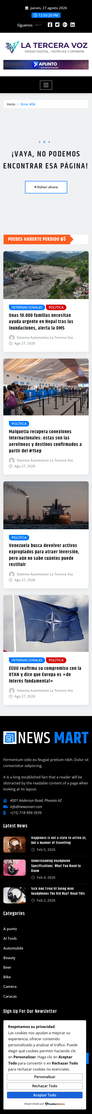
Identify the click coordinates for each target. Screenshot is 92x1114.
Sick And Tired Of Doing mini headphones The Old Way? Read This (58, 891)
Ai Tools (10, 938)
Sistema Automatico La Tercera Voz (45, 337)
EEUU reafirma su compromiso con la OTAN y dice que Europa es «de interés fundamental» (45, 675)
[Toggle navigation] (46, 85)
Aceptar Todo (44, 1095)
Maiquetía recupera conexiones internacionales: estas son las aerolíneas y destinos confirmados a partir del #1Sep (45, 441)
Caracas (10, 996)
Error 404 (28, 104)
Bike (7, 976)
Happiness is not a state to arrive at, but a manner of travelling (59, 840)
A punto (10, 928)
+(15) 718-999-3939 (26, 812)
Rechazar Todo (44, 1085)
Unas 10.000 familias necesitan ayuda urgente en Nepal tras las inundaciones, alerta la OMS (41, 322)
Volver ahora (47, 187)
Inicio (11, 104)
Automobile (13, 948)
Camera (10, 986)
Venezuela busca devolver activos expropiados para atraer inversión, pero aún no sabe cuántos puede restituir (44, 555)
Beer (7, 967)
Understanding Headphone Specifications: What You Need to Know (56, 866)
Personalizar (44, 1076)
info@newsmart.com (26, 806)
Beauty (9, 957)
